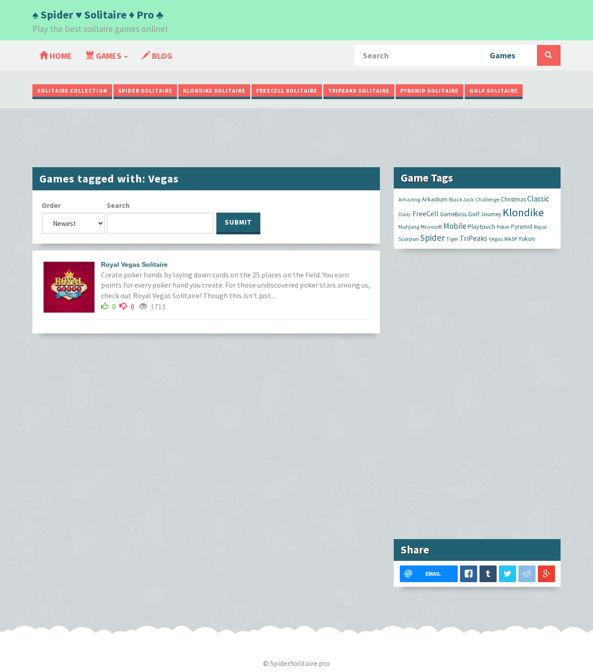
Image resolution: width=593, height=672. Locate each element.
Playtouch (481, 226)
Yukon (526, 238)
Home (60, 55)
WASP (510, 238)
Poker (503, 226)
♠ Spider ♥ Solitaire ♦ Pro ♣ (98, 14)
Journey (491, 214)
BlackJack (461, 199)
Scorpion (408, 238)
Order (51, 205)
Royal (540, 226)
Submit (238, 222)
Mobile (455, 226)
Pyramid (521, 227)
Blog (161, 55)
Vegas (496, 238)
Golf (473, 214)
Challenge (487, 199)
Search (118, 205)
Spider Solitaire (145, 90)
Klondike (523, 212)
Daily (404, 214)
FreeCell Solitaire (286, 90)
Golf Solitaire (493, 90)
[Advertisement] (296, 136)
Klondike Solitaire (214, 90)
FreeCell (425, 213)
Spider (432, 237)
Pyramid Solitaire (429, 90)
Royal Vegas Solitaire (134, 264)
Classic (538, 199)
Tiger (452, 238)
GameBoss (453, 214)
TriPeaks (473, 238)
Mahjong (408, 226)
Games (108, 55)
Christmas (513, 199)
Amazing (409, 199)
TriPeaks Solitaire (359, 90)
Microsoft (431, 226)
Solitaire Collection (72, 90)
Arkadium (435, 199)
